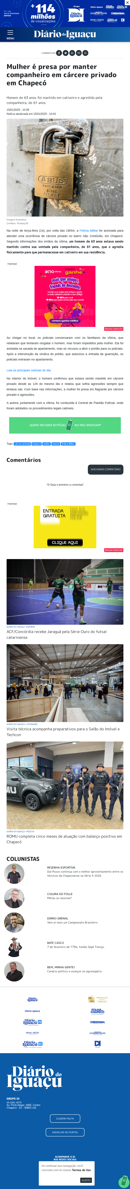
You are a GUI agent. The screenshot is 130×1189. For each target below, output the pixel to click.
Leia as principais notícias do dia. (29, 370)
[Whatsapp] (72, 53)
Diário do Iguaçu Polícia (20, 831)
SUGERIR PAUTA (65, 1118)
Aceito (86, 1180)
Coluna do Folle (60, 894)
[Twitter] (66, 53)
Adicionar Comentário (106, 469)
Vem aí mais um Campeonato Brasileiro (72, 922)
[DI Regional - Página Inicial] (32, 999)
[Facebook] (59, 53)
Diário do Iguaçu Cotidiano (22, 724)
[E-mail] (79, 53)
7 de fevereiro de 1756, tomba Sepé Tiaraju (75, 947)
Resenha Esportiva (61, 867)
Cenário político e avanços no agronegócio (74, 971)
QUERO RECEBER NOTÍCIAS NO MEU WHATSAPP (65, 425)
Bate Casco (55, 943)
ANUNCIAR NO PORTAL (65, 1132)
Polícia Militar (89, 230)
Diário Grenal (57, 918)
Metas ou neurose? (59, 898)
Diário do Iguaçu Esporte (21, 627)
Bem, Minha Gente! (61, 967)
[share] (85, 53)
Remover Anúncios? (113, 328)
